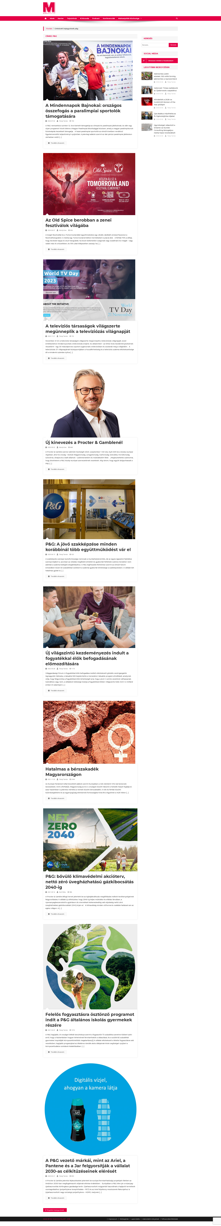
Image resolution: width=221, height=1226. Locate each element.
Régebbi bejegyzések (55, 1210)
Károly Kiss (62, 230)
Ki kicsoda (84, 18)
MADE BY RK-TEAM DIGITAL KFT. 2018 (56, 1219)
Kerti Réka (62, 892)
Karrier (61, 18)
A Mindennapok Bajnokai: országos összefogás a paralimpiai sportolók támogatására (83, 111)
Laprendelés (135, 1219)
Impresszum (113, 1219)
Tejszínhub (72, 18)
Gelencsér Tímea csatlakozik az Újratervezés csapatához (166, 89)
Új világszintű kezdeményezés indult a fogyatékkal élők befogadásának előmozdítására (87, 658)
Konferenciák (109, 18)
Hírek (52, 18)
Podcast (96, 18)
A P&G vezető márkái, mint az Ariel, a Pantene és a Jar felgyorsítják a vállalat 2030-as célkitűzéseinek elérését (87, 1166)
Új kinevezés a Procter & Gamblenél (84, 442)
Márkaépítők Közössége (128, 18)
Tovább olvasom (57, 143)
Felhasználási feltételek (169, 1219)
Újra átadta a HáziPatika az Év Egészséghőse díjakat (165, 115)
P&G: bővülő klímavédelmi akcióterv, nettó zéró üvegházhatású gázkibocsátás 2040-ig (89, 882)
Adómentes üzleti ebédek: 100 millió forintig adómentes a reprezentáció (165, 76)
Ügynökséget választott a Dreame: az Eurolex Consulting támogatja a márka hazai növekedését (164, 129)
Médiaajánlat (124, 1219)
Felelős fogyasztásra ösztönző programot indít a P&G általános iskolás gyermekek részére (89, 1020)
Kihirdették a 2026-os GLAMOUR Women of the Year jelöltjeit (164, 102)
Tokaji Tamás (63, 121)
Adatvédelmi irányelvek (150, 1219)
